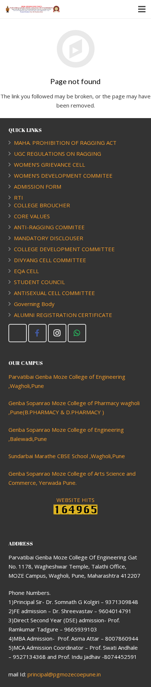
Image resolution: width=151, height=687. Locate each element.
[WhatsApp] (77, 333)
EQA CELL (26, 271)
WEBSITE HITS (75, 499)
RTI (18, 197)
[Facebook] (37, 333)
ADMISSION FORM (37, 186)
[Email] (17, 333)
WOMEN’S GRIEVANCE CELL (49, 164)
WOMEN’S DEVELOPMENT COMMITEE (63, 175)
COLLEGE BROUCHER (42, 205)
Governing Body (34, 303)
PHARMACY (86, 412)
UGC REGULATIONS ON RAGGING (57, 153)
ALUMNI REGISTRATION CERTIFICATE (63, 314)
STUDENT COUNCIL (39, 282)
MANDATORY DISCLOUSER (48, 238)
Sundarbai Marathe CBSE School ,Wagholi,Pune (66, 456)
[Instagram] (57, 333)
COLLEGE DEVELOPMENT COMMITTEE (64, 249)
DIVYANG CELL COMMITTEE (50, 260)
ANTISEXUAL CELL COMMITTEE (54, 293)
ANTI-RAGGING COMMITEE (49, 227)
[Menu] (142, 9)
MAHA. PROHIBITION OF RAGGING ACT (65, 142)
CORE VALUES (32, 216)
